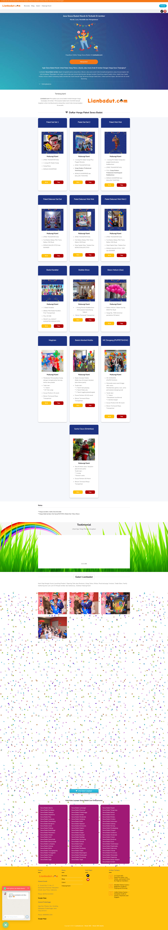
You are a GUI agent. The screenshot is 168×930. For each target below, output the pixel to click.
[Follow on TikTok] (161, 11)
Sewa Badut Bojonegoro (79, 853)
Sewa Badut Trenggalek (47, 853)
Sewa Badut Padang (46, 828)
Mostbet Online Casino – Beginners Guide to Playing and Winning (122, 886)
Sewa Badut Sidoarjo (47, 812)
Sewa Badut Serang (109, 826)
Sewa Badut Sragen (77, 833)
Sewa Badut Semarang (78, 839)
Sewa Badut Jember (77, 815)
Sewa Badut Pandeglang (110, 828)
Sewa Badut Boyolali (78, 835)
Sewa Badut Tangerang (110, 810)
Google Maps (42, 898)
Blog (32, 6)
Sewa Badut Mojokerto (47, 815)
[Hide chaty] (6, 925)
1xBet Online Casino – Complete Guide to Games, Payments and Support (121, 894)
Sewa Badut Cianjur (109, 837)
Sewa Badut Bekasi (109, 812)
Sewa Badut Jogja (45, 859)
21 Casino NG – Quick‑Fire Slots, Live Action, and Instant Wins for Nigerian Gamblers (122, 878)
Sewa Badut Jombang (78, 819)
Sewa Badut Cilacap (109, 851)
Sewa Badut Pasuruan (78, 810)
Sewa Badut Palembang (47, 821)
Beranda (27, 6)
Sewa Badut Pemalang (78, 857)
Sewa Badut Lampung (47, 819)
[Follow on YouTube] (165, 11)
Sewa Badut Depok (109, 808)
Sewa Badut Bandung (109, 839)
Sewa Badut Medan (46, 835)
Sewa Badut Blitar (46, 848)
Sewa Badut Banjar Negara (111, 859)
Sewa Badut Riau (45, 817)
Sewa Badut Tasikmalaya (110, 844)
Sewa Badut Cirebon (109, 819)
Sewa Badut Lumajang (47, 844)
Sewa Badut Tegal (77, 859)
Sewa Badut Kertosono (78, 826)
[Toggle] (39, 84)
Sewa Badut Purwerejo (110, 853)
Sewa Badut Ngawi (77, 830)
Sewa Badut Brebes (109, 817)
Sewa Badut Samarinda (47, 839)
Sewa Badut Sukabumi (110, 833)
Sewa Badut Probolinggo (79, 812)
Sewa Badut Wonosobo (110, 855)
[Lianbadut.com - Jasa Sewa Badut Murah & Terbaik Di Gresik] (11, 6)
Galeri (38, 6)
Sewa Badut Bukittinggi (47, 830)
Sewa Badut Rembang (78, 848)
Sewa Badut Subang (109, 824)
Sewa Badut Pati (76, 846)
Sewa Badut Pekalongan (79, 855)
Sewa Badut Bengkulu (47, 824)
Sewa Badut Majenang (110, 848)
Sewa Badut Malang (46, 846)
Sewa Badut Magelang (110, 857)
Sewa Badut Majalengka (110, 846)
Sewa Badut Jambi (46, 826)
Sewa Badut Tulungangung (48, 851)
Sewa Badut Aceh (46, 837)
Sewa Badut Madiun (77, 828)
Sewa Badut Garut (108, 842)
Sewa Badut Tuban (77, 851)
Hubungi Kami (46, 6)
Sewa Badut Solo (45, 857)
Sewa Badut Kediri (77, 821)
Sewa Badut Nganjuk (78, 824)
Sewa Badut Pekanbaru (47, 833)
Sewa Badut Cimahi (109, 862)
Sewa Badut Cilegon (109, 830)
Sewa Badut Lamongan (78, 808)
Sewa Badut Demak (77, 842)
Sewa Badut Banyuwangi (48, 842)
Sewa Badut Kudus (77, 844)
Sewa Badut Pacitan (46, 855)
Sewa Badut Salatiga (78, 837)
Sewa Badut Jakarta (46, 808)
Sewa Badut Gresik (109, 815)
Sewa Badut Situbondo (78, 817)
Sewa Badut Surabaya (47, 810)
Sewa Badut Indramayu (110, 821)
